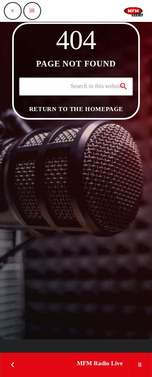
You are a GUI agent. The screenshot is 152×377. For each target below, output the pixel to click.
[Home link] (133, 11)
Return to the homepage (76, 109)
